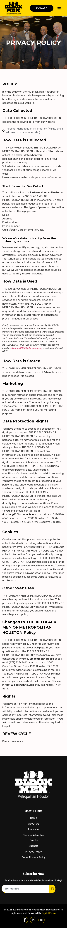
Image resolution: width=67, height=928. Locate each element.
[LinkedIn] (33, 920)
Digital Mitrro (49, 913)
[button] (59, 8)
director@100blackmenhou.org (27, 348)
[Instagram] (41, 920)
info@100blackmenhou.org (18, 684)
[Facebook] (25, 920)
